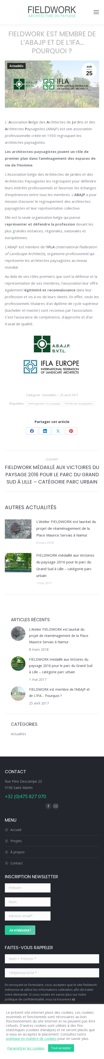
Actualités (16, 66)
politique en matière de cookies (31, 1038)
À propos (17, 852)
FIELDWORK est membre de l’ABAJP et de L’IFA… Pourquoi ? (59, 692)
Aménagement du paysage (44, 403)
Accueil (15, 829)
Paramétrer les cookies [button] (26, 1048)
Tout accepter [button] (61, 1048)
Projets (16, 841)
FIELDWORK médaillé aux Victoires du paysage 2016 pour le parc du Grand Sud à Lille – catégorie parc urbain (65, 565)
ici (73, 999)
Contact (16, 863)
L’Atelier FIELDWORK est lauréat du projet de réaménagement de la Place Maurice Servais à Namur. (66, 528)
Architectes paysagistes (79, 403)
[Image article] (18, 529)
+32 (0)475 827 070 (25, 796)
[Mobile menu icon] (96, 12)
